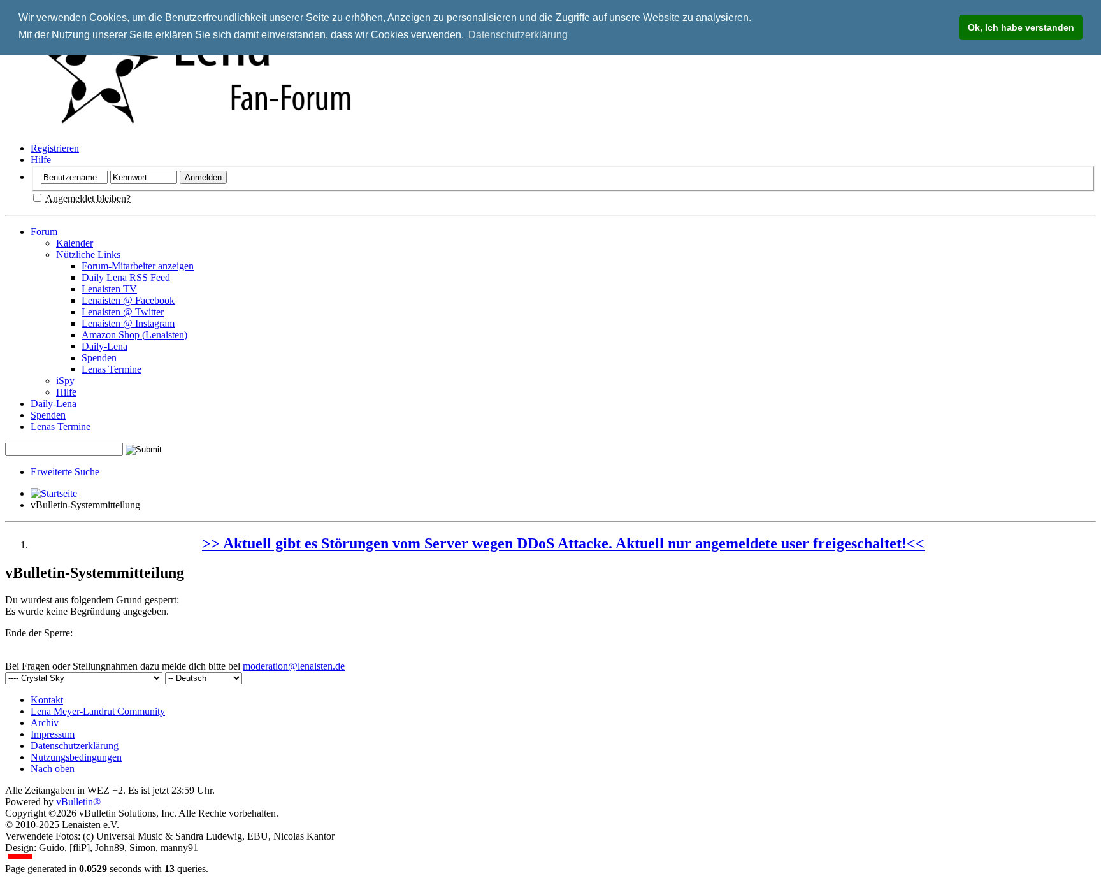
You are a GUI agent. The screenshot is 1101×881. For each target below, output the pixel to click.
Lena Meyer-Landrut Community (98, 711)
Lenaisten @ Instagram (128, 323)
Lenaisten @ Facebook (128, 300)
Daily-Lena (104, 346)
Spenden (99, 357)
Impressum (53, 734)
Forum (44, 231)
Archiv (45, 722)
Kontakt (47, 699)
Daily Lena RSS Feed (126, 277)
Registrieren (55, 148)
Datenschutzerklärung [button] (518, 34)
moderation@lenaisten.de (294, 666)
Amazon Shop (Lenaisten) (134, 334)
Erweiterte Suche (65, 471)
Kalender (74, 243)
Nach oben (53, 768)
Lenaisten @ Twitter (123, 311)
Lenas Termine (111, 369)
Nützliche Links (88, 254)
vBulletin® (78, 801)
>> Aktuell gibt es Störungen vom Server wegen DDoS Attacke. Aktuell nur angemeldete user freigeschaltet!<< (563, 543)
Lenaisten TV (109, 288)
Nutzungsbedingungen (76, 757)
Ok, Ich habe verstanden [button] (1021, 27)
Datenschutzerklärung (75, 745)
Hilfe (41, 159)
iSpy (65, 380)
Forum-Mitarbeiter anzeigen (138, 266)
